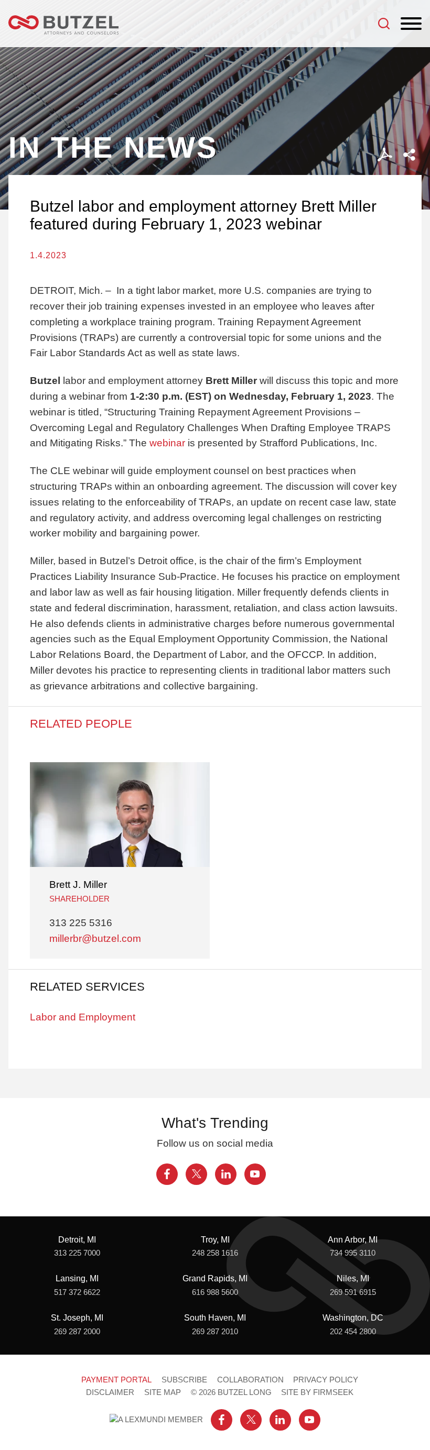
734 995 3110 (352, 1253)
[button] (409, 154)
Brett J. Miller (78, 884)
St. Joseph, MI (77, 1317)
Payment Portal (116, 1380)
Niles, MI (353, 1278)
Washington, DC (352, 1317)
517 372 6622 (77, 1292)
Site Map (162, 1392)
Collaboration (250, 1380)
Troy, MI (215, 1239)
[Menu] (411, 24)
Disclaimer (110, 1392)
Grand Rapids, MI (215, 1278)
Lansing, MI (77, 1278)
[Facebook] (167, 1174)
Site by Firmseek (317, 1392)
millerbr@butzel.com (95, 938)
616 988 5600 (215, 1292)
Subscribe (184, 1380)
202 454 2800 (353, 1331)
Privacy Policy (325, 1380)
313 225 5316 (80, 922)
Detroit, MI (77, 1239)
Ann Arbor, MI (353, 1239)
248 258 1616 (215, 1253)
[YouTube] (255, 1174)
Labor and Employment (82, 1017)
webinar (167, 442)
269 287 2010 (215, 1331)
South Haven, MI (215, 1317)
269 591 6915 (353, 1292)
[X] (196, 1174)
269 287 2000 (77, 1331)
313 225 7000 (77, 1253)
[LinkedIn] (225, 1174)
